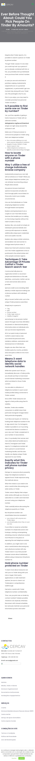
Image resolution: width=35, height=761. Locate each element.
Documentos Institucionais (10, 692)
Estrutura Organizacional (9, 689)
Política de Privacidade (8, 736)
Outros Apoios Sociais (8, 721)
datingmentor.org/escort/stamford (17, 123)
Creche (3, 708)
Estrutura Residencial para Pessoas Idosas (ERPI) (17, 711)
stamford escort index (19, 29)
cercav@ (11, 660)
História (3, 682)
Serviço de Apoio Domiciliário (11, 718)
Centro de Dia (5, 714)
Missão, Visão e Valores (9, 686)
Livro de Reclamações (8, 740)
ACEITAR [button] (21, 758)
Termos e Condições (8, 733)
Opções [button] (14, 758)
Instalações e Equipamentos (10, 696)
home (8, 29)
